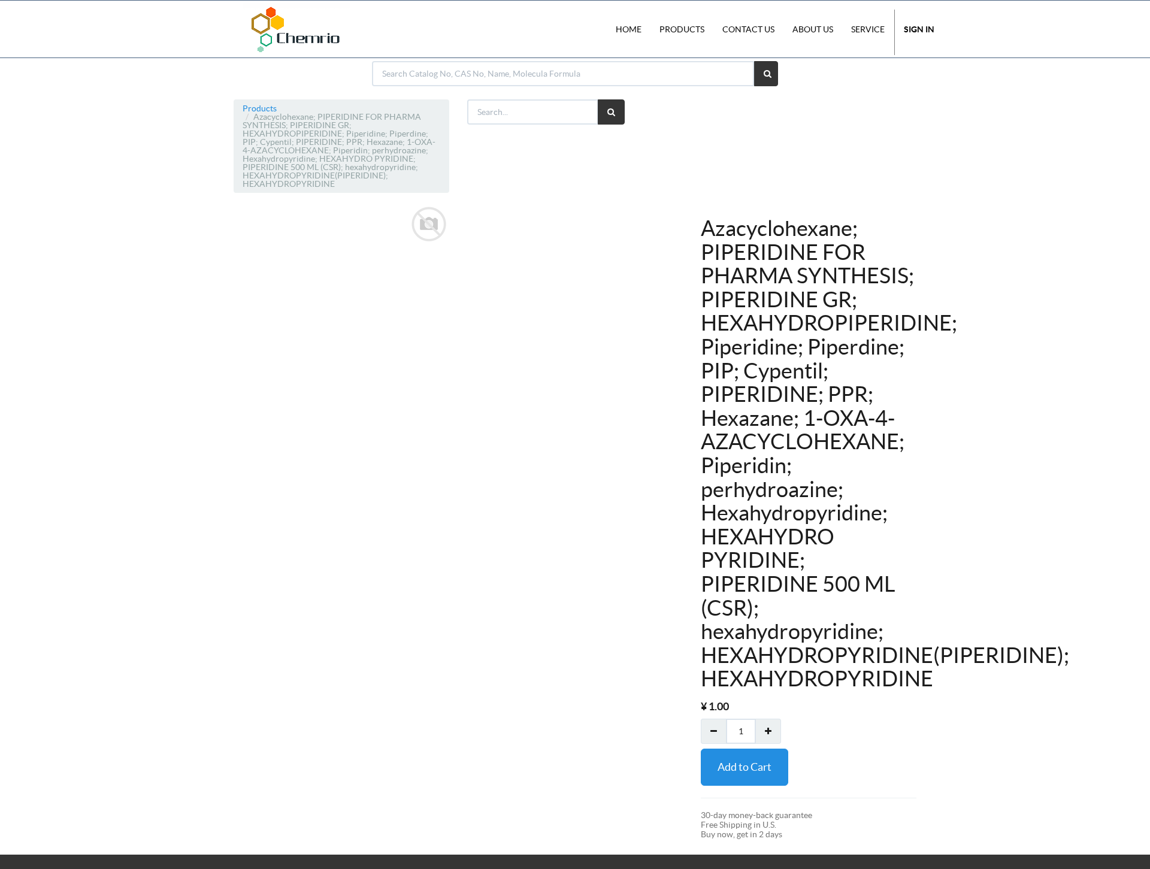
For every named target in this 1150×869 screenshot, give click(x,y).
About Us (812, 29)
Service (868, 29)
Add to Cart (744, 767)
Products (260, 108)
